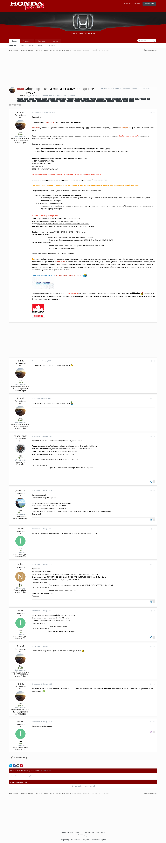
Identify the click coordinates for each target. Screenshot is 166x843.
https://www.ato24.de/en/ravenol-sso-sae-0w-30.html (58, 218)
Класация (54, 41)
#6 (154, 529)
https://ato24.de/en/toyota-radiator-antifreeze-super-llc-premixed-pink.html (67, 446)
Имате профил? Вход (131, 4)
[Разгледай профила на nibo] (20, 577)
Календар (41, 41)
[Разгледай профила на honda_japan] (20, 448)
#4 (154, 436)
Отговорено (41, 361)
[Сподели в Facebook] (14, 765)
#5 (154, 491)
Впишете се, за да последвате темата (120, 88)
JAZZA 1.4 (20, 490)
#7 (154, 564)
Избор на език (66, 832)
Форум (14, 41)
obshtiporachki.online (131, 293)
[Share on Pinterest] (21, 765)
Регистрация (149, 4)
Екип (40, 45)
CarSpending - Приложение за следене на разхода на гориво (83, 840)
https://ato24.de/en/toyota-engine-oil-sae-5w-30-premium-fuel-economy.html (67, 574)
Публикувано (43, 112)
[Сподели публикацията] (151, 113)
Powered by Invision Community (83, 837)
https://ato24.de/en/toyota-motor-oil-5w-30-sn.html (57, 451)
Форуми (12, 45)
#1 (154, 113)
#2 (154, 361)
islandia (20, 528)
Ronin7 (22, 95)
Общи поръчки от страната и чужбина (59, 95)
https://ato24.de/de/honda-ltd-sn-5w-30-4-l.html (56, 615)
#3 (154, 399)
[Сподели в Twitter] (10, 765)
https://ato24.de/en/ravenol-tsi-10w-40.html (53, 503)
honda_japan (20, 435)
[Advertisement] (83, 70)
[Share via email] (17, 765)
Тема (77, 832)
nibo (20, 564)
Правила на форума (27, 45)
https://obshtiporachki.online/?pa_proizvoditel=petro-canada (120, 296)
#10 (154, 684)
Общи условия (88, 832)
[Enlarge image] (38, 310)
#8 (154, 611)
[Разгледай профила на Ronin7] (12, 90)
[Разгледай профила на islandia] (20, 541)
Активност (27, 41)
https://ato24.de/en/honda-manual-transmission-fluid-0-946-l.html (63, 224)
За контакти (100, 832)
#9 (154, 646)
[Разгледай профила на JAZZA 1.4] (20, 503)
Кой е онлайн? (51, 45)
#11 (154, 722)
